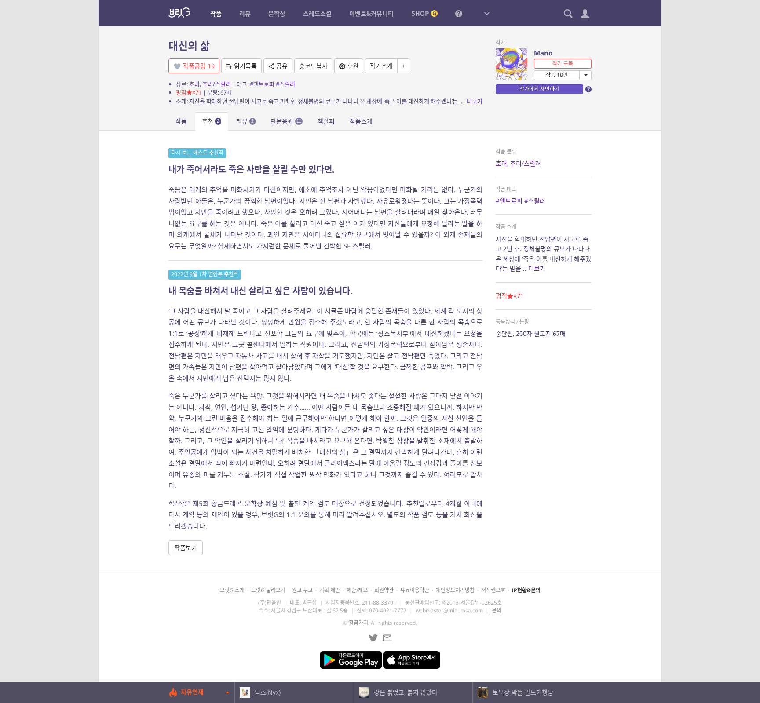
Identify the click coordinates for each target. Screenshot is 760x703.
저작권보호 (493, 590)
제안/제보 (357, 590)
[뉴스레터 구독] (387, 638)
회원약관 (384, 590)
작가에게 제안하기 (539, 89)
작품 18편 (557, 75)
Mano (543, 52)
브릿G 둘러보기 (268, 590)
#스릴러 (285, 84)
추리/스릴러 (216, 84)
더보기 (474, 101)
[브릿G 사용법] (458, 13)
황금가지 (358, 623)
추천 (210, 121)
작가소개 (381, 66)
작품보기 (185, 547)
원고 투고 (302, 590)
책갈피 (326, 121)
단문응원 (285, 121)
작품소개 (361, 121)
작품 (181, 121)
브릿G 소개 (232, 590)
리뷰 (245, 121)
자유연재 (192, 692)
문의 (496, 610)
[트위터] (373, 638)
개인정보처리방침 (455, 590)
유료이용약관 (414, 590)
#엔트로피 (262, 84)
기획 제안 (329, 590)
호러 (194, 84)
